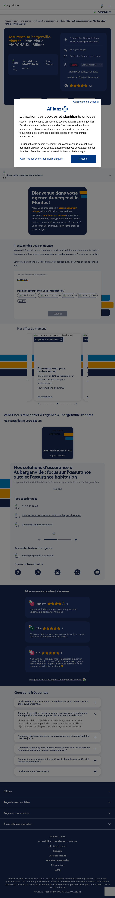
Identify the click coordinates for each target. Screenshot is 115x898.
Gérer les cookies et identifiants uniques (41, 158)
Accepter (83, 158)
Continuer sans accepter (86, 101)
